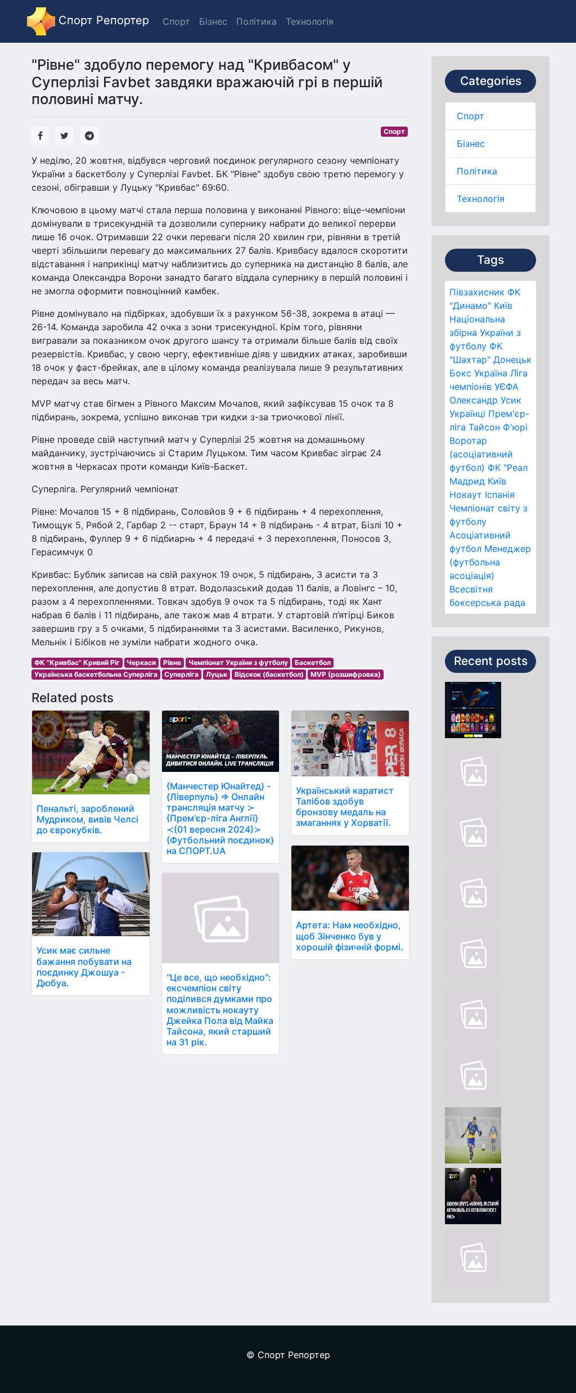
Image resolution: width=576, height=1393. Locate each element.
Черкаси (141, 662)
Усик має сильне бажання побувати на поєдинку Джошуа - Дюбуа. (84, 966)
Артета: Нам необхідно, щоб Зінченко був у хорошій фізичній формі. (349, 935)
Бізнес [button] (213, 21)
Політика (477, 171)
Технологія (481, 198)
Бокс (460, 373)
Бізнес (471, 143)
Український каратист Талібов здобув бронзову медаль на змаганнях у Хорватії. (345, 807)
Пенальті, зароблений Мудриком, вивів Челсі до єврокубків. (87, 819)
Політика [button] (256, 21)
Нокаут (465, 494)
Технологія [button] (310, 21)
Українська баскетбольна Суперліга (96, 674)
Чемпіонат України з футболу (238, 662)
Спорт (470, 116)
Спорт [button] (176, 21)
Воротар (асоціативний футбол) (481, 454)
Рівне (172, 662)
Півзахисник (477, 292)
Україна (490, 373)
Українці (467, 413)
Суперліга (181, 674)
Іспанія (500, 494)
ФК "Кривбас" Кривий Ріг (77, 662)
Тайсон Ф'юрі (498, 427)
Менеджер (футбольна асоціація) (490, 562)
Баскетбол (313, 662)
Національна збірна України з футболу (485, 332)
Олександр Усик (485, 400)
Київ (497, 481)
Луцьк (216, 674)
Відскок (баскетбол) (269, 674)
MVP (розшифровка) (345, 674)
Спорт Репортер (102, 20)
